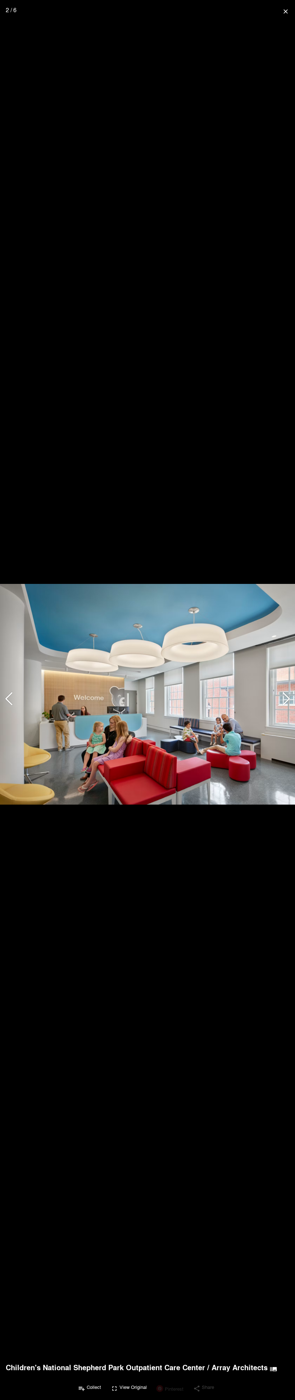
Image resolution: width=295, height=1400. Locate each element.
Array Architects (240, 1367)
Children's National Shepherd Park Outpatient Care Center (105, 1367)
